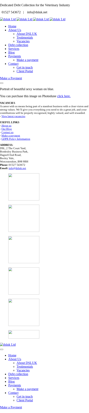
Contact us (7, 132)
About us (6, 125)
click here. (64, 96)
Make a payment (10, 135)
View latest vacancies (13, 116)
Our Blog (6, 128)
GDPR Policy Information (15, 138)
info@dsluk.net (17, 168)
